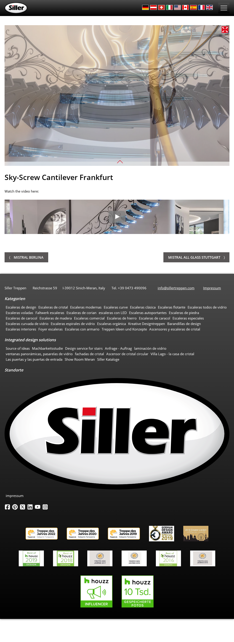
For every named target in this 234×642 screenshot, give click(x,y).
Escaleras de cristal (53, 307)
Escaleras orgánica (111, 323)
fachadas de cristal (89, 354)
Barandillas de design (184, 323)
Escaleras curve (116, 307)
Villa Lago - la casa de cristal (172, 354)
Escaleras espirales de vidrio (73, 323)
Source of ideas (18, 348)
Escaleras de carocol (21, 318)
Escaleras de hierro (122, 318)
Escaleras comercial (89, 318)
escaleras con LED (113, 312)
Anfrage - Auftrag (118, 348)
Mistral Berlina (28, 257)
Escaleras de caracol (154, 318)
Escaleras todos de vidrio (207, 307)
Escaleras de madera (56, 318)
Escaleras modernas (85, 307)
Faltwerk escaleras (49, 312)
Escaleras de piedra (184, 312)
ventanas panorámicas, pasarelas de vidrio (39, 354)
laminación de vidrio (150, 348)
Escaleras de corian (81, 312)
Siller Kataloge (108, 359)
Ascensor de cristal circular (127, 354)
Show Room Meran (80, 359)
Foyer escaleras (50, 329)
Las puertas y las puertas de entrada (34, 359)
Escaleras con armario (82, 329)
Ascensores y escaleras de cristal (174, 329)
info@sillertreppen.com (176, 288)
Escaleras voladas (19, 312)
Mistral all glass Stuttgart (194, 257)
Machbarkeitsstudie (47, 348)
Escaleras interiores (21, 329)
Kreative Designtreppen (146, 323)
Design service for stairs (84, 348)
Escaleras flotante (171, 307)
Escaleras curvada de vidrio (27, 323)
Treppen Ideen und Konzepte (124, 329)
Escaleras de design (21, 307)
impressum (15, 495)
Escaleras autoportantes (148, 312)
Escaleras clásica (143, 307)
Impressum (212, 288)
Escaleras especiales (188, 318)
